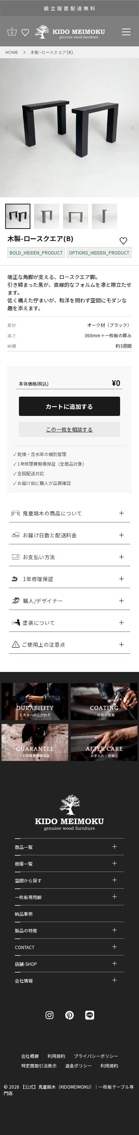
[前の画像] (6, 128)
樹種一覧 (24, 863)
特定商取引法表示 (39, 1065)
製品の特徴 (26, 930)
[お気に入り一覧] (25, 32)
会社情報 (24, 980)
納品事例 (24, 914)
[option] (69, 8)
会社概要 (30, 1056)
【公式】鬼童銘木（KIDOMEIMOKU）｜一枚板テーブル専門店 (69, 1089)
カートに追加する (69, 406)
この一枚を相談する (69, 429)
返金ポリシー (78, 1065)
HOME (12, 52)
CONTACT (24, 947)
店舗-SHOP (26, 964)
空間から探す (28, 880)
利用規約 (56, 1056)
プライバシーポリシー (96, 1056)
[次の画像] (132, 128)
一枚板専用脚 (28, 897)
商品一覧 (24, 847)
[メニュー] (126, 32)
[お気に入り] (123, 240)
